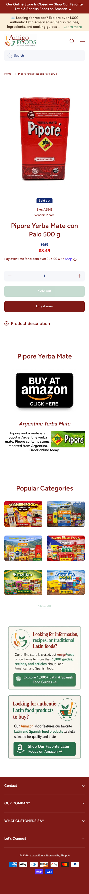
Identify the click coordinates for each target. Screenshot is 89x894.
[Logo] (20, 40)
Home (7, 73)
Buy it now (44, 306)
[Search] (8, 55)
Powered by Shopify (58, 855)
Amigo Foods (38, 855)
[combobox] (44, 55)
